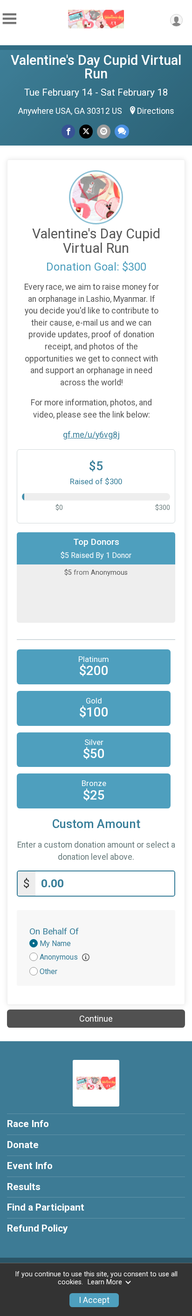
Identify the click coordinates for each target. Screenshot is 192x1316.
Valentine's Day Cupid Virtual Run (96, 67)
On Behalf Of (54, 931)
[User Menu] (176, 20)
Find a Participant (45, 1207)
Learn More (105, 1282)
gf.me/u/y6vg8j (91, 434)
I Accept (94, 1300)
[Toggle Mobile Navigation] (9, 18)
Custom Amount (96, 824)
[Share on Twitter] (86, 131)
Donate (23, 1144)
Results (24, 1186)
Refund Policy (37, 1228)
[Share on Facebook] (68, 131)
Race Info (28, 1123)
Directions (155, 111)
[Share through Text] (122, 131)
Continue (96, 1019)
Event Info (30, 1165)
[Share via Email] (103, 131)
